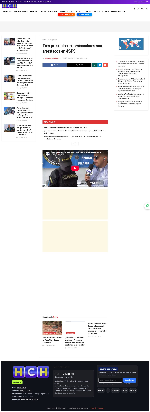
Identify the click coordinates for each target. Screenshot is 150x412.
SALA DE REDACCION (52, 58)
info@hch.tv (21, 387)
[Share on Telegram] (99, 65)
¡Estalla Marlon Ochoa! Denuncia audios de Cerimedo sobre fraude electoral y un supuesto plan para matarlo (24, 80)
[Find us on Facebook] (134, 8)
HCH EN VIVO (18, 2)
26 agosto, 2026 (22, 53)
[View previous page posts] (73, 143)
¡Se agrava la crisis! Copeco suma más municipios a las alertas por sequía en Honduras (130, 104)
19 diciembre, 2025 (49, 345)
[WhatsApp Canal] (147, 206)
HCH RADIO (27, 2)
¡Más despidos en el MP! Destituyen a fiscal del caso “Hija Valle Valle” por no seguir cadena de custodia (24, 63)
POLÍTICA (33, 11)
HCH (12, 2)
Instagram (115, 390)
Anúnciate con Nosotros (29, 399)
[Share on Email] (105, 65)
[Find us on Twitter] (138, 8)
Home (44, 40)
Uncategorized (52, 40)
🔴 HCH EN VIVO (66, 14)
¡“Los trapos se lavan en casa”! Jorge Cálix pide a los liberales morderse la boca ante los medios (131, 64)
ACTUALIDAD (52, 11)
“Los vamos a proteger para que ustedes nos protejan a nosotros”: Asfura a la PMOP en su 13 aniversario (24, 130)
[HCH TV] (31, 372)
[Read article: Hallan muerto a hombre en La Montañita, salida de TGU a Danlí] (52, 328)
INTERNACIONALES (66, 11)
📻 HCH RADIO (84, 14)
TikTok (125, 390)
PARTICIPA (33, 2)
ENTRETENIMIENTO (93, 11)
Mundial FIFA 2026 (118, 11)
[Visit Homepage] (9, 6)
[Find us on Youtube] (142, 8)
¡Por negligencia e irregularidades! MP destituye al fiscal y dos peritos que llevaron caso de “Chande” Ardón (24, 112)
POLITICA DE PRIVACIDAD (44, 2)
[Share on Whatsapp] (94, 65)
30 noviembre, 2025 (95, 336)
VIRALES (43, 11)
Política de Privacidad (97, 408)
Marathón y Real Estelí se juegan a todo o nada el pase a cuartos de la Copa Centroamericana (131, 96)
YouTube (133, 390)
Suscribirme (129, 380)
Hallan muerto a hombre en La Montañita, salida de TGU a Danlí (65, 127)
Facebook (101, 390)
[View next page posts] (77, 143)
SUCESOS (105, 11)
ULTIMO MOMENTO (21, 11)
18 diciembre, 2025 (68, 58)
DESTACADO (7, 11)
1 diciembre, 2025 (71, 348)
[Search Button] (147, 8)
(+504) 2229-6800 (26, 391)
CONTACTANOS (6, 2)
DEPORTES (79, 11)
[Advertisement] (75, 26)
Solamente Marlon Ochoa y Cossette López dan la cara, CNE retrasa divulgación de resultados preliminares (97, 329)
